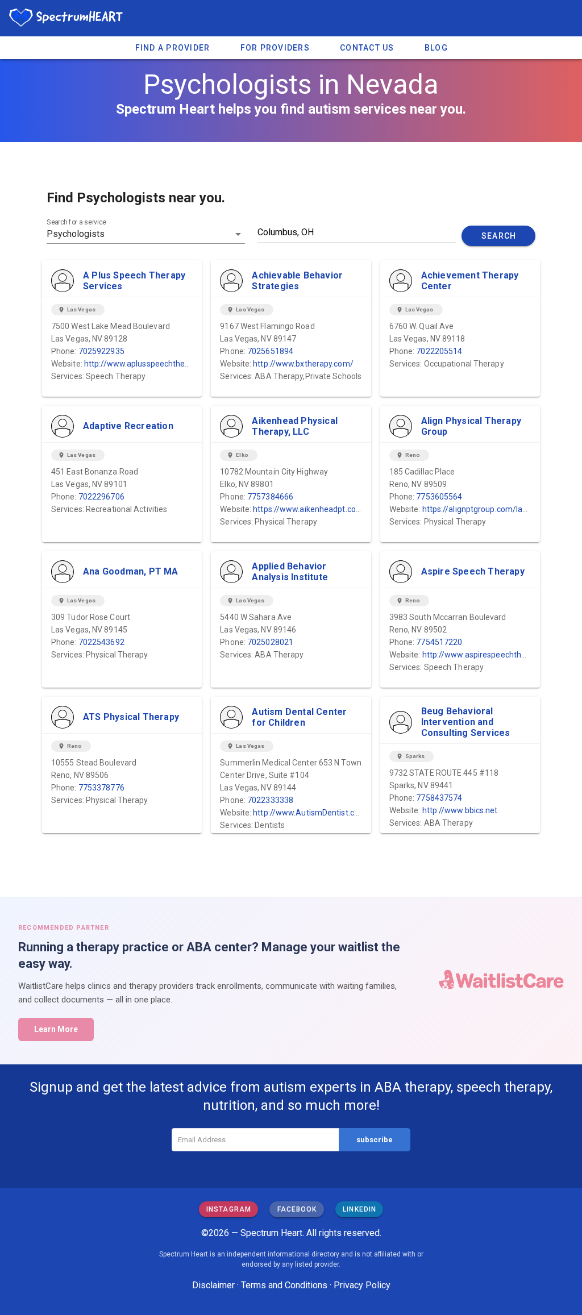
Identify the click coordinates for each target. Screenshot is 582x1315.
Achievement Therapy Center (470, 281)
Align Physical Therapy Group (471, 426)
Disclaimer (213, 1285)
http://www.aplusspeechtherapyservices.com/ (168, 363)
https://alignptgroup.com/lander (480, 509)
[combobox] (146, 234)
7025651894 (270, 351)
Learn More (56, 1029)
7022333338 (270, 800)
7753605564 (439, 496)
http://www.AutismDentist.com (309, 812)
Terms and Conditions (284, 1285)
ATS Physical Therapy (131, 716)
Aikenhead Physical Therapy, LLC (295, 426)
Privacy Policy (362, 1285)
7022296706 (101, 496)
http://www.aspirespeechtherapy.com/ (492, 654)
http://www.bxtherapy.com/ (303, 363)
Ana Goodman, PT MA (130, 571)
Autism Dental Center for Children (299, 717)
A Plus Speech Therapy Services (134, 281)
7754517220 (439, 642)
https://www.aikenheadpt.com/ (310, 509)
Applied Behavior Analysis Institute (290, 571)
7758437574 (439, 797)
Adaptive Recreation (128, 426)
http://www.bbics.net (460, 810)
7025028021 (270, 642)
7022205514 (439, 351)
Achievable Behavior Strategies (297, 281)
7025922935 (101, 351)
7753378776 (101, 787)
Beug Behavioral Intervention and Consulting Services (465, 722)
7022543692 (101, 642)
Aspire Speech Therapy (473, 571)
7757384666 (270, 496)
